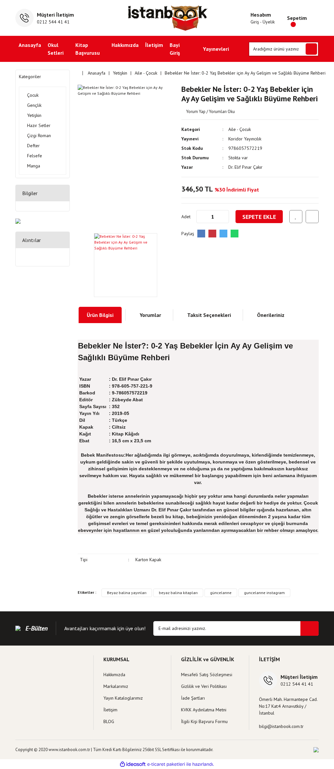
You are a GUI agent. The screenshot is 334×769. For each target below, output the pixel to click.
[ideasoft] (133, 764)
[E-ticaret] (166, 764)
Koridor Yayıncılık (244, 139)
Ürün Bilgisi (100, 315)
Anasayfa (30, 45)
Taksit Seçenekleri (209, 315)
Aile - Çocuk (239, 129)
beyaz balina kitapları (178, 592)
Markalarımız (115, 686)
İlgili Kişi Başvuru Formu (204, 721)
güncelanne (221, 592)
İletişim (154, 45)
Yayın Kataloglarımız (123, 698)
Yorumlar (150, 315)
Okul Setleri (56, 49)
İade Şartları (193, 698)
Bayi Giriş (175, 49)
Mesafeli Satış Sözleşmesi (206, 674)
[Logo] (167, 18)
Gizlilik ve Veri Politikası (204, 686)
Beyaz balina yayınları (126, 592)
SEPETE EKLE (259, 217)
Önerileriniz (270, 315)
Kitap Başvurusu (87, 49)
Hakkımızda (125, 45)
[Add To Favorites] (295, 216)
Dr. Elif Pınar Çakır (245, 167)
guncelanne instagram (264, 592)
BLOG (108, 721)
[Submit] (309, 628)
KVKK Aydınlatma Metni (203, 710)
